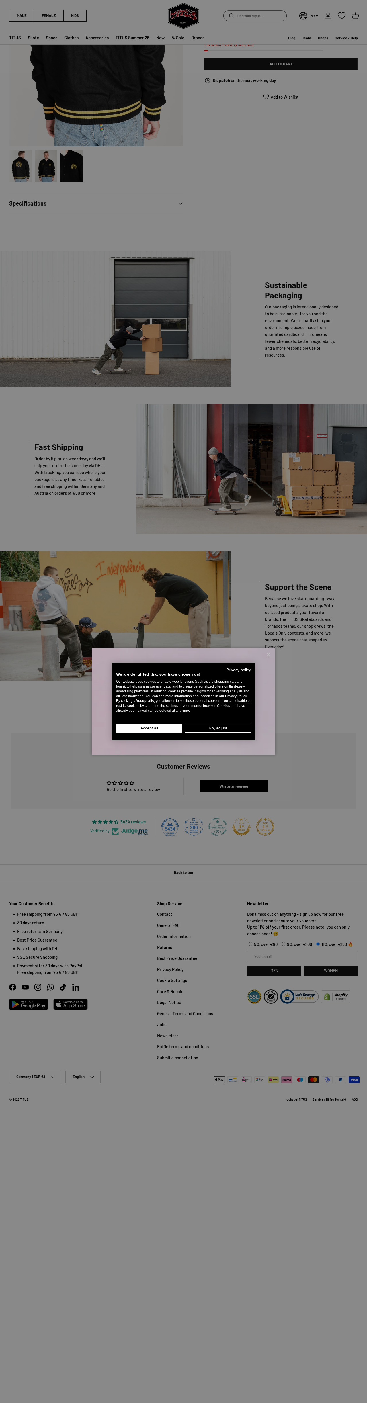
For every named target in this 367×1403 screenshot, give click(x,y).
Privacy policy (238, 670)
